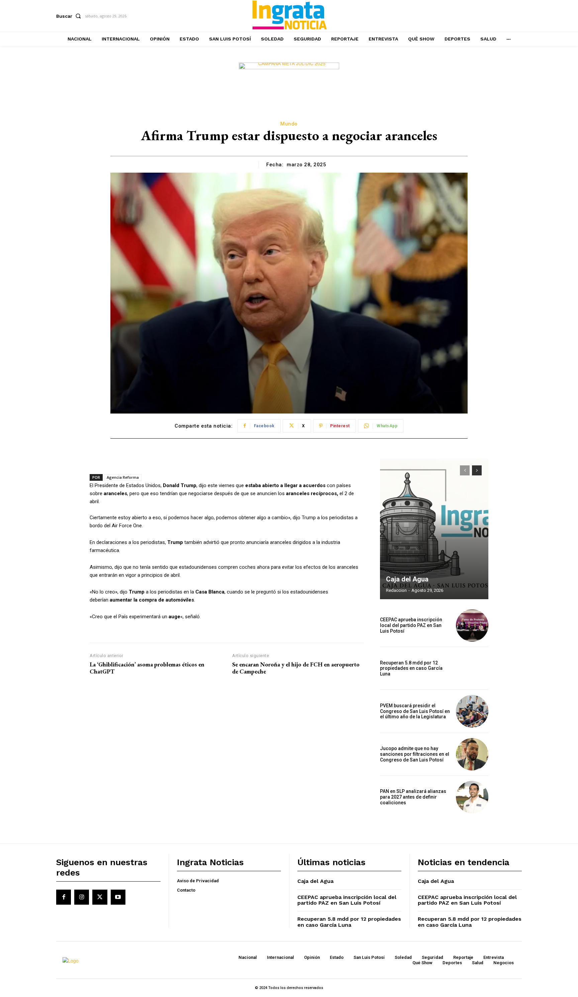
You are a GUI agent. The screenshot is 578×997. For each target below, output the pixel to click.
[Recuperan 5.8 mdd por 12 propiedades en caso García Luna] (472, 668)
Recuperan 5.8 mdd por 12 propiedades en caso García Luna (411, 668)
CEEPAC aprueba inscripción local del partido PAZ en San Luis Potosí (411, 625)
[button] (70, 16)
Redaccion (396, 590)
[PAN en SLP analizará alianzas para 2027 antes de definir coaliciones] (472, 797)
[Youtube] (118, 897)
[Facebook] (63, 897)
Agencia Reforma (123, 477)
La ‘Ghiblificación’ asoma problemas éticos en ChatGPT (147, 668)
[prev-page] (465, 470)
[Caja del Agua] (434, 529)
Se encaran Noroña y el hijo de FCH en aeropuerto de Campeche (296, 668)
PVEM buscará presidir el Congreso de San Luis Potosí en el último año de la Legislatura (415, 711)
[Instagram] (81, 897)
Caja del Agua (407, 579)
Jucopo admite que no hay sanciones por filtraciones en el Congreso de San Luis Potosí (414, 754)
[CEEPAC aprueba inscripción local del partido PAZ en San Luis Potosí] (472, 625)
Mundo (289, 124)
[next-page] (477, 470)
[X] (99, 897)
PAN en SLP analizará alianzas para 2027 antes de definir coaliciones (413, 797)
